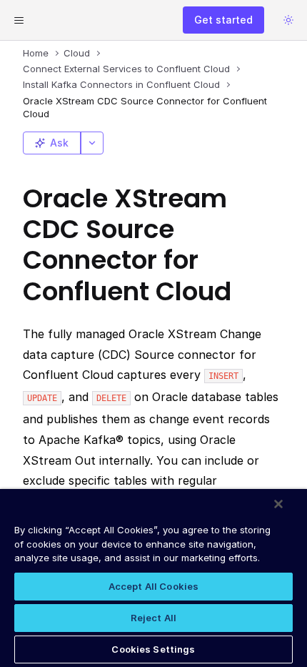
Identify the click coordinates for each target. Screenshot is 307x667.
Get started (223, 20)
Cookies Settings (153, 649)
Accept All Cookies (153, 586)
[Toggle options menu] (92, 143)
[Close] (278, 504)
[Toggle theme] (288, 20)
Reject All (153, 617)
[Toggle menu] (18, 20)
